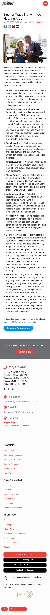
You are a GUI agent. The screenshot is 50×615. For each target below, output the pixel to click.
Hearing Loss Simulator (25, 570)
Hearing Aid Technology (13, 455)
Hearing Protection (11, 464)
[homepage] (8, 3)
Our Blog (7, 525)
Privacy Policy (9, 529)
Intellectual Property (11, 543)
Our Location (8, 485)
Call (5, 609)
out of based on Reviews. (16, 421)
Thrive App (7, 473)
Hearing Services (10, 494)
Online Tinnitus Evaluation (25, 565)
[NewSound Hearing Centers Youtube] (13, 389)
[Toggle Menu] (45, 3)
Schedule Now (25, 352)
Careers (6, 520)
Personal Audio (9, 468)
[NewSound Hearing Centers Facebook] (4, 389)
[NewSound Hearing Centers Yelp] (9, 389)
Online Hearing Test (25, 560)
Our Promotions (9, 499)
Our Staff (7, 490)
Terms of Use (8, 538)
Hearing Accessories (12, 459)
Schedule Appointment (18, 328)
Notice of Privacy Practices (14, 534)
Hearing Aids (38, 22)
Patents (6, 547)
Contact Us (8, 503)
